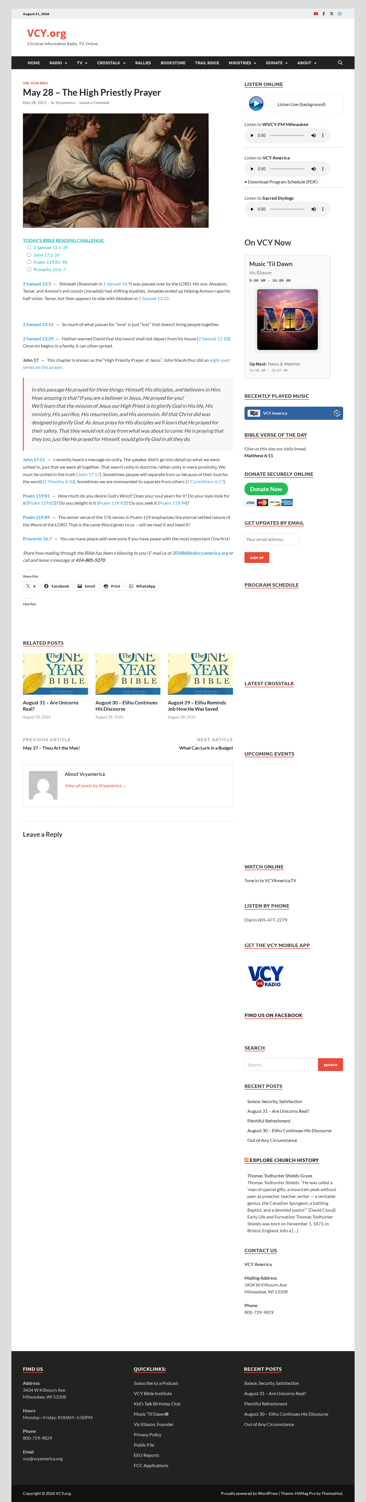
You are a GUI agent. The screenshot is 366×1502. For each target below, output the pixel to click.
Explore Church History (284, 1160)
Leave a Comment (94, 102)
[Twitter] (331, 14)
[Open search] (340, 62)
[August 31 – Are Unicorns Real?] (55, 675)
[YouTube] (315, 14)
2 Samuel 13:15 (38, 324)
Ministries (240, 62)
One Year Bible (35, 83)
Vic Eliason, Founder (154, 1424)
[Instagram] (339, 14)
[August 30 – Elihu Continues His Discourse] (128, 675)
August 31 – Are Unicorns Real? (278, 1111)
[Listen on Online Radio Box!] (337, 414)
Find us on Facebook (273, 1015)
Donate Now (266, 489)
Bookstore (173, 62)
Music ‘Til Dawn (151, 1414)
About (304, 62)
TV (79, 62)
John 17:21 (34, 459)
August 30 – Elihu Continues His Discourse (289, 1130)
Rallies (143, 62)
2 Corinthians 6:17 (205, 481)
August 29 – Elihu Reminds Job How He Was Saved (197, 706)
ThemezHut (332, 1493)
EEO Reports (146, 1455)
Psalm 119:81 (36, 495)
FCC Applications (151, 1465)
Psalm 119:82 (41, 503)
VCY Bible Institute (153, 1393)
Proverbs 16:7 (37, 538)
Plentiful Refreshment (269, 1120)
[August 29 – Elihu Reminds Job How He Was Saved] (200, 675)
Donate (274, 62)
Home (34, 62)
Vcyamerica (65, 102)
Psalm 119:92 (111, 503)
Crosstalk (108, 62)
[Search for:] (293, 1064)
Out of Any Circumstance (272, 1140)
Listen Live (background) (302, 104)
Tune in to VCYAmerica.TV (270, 880)
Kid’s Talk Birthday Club (157, 1403)
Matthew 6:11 (258, 455)
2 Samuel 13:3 (37, 283)
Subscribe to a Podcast (156, 1383)
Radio (55, 62)
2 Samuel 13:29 (38, 338)
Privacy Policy (147, 1434)
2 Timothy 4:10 (59, 481)
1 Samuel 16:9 (117, 283)
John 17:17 (89, 474)
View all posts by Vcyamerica (95, 785)
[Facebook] (323, 14)
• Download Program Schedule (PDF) (281, 181)
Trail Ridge (207, 62)
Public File (144, 1444)
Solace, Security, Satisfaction (274, 1101)
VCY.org (46, 33)
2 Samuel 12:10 (213, 338)
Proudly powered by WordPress (249, 1493)
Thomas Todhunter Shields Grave (279, 1175)
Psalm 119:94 (172, 503)
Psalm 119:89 (36, 517)
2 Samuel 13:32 (154, 298)
